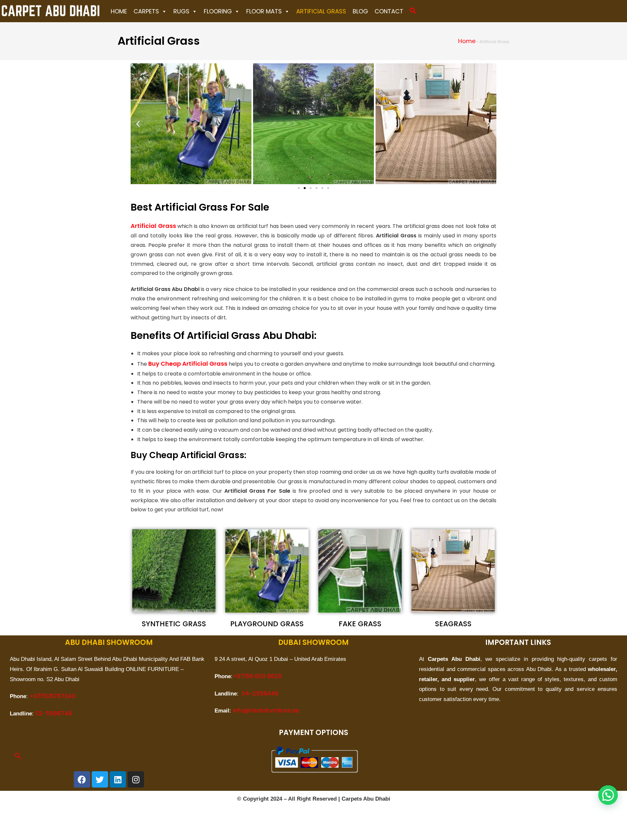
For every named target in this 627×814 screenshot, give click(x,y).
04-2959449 (260, 693)
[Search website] (413, 11)
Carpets (146, 11)
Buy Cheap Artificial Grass (187, 363)
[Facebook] (82, 779)
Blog (360, 11)
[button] (138, 124)
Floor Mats (264, 11)
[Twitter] (100, 779)
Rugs (181, 11)
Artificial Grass (321, 11)
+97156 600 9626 (257, 676)
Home (119, 11)
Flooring (218, 11)
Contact (389, 11)
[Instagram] (136, 779)
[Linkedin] (118, 779)
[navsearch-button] (17, 756)
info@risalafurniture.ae (266, 710)
